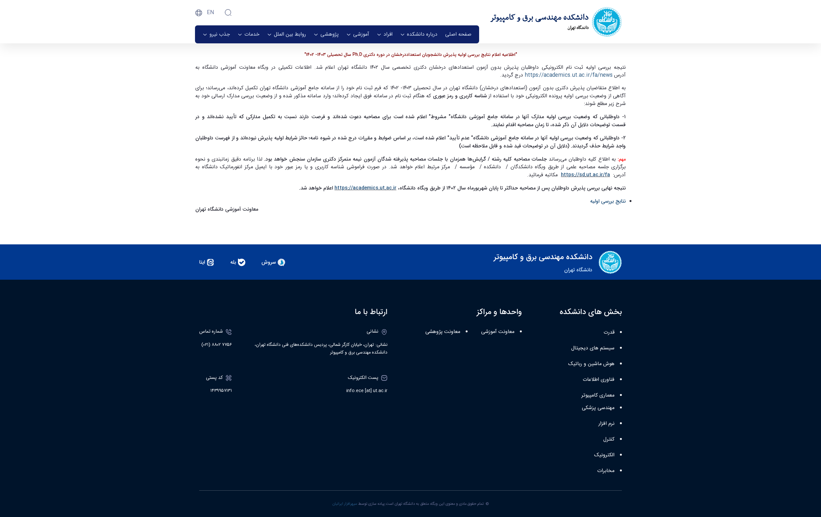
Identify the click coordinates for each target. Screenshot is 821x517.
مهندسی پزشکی (598, 408)
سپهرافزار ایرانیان (344, 504)
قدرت (609, 332)
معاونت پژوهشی (442, 332)
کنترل (608, 439)
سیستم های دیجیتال (592, 348)
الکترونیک (604, 455)
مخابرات (605, 471)
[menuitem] (458, 34)
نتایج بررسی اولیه (608, 201)
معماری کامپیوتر (597, 395)
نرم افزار (606, 423)
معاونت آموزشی (497, 332)
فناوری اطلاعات (598, 379)
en (210, 12)
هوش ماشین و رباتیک (591, 364)
